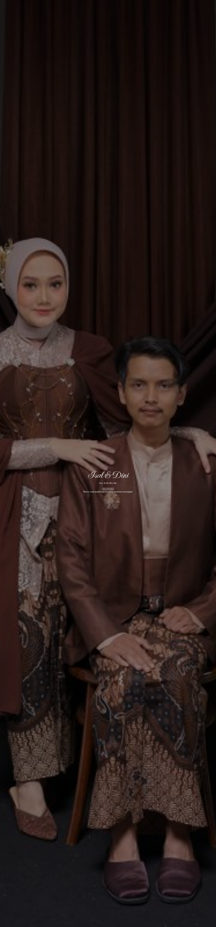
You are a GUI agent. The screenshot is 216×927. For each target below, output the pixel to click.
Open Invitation (108, 489)
